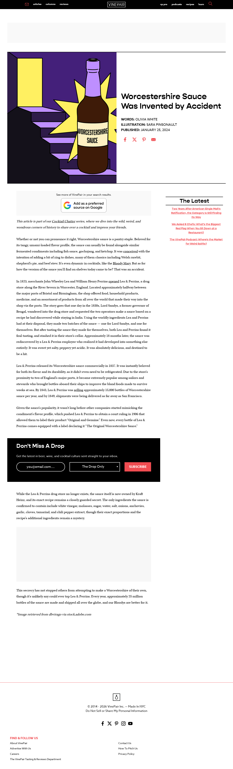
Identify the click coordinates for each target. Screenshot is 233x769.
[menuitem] (27, 4)
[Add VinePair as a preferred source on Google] (83, 205)
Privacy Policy (126, 754)
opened (113, 281)
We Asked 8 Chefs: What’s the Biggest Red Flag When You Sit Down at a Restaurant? (196, 228)
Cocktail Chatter (63, 221)
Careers (14, 754)
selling (78, 390)
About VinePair (18, 743)
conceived (130, 251)
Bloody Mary (122, 263)
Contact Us (124, 743)
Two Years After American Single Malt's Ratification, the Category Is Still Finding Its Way (196, 213)
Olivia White (146, 119)
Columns (50, 4)
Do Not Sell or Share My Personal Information (116, 711)
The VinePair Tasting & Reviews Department (35, 759)
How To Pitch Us (128, 748)
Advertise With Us (20, 748)
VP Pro (163, 4)
